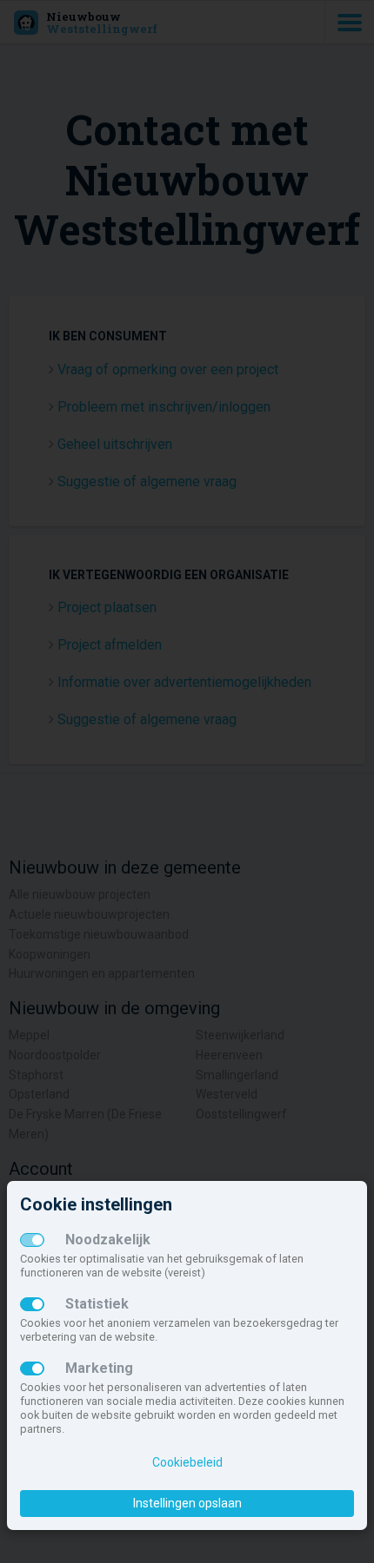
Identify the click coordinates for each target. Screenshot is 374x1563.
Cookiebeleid (187, 1462)
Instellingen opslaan (187, 1503)
